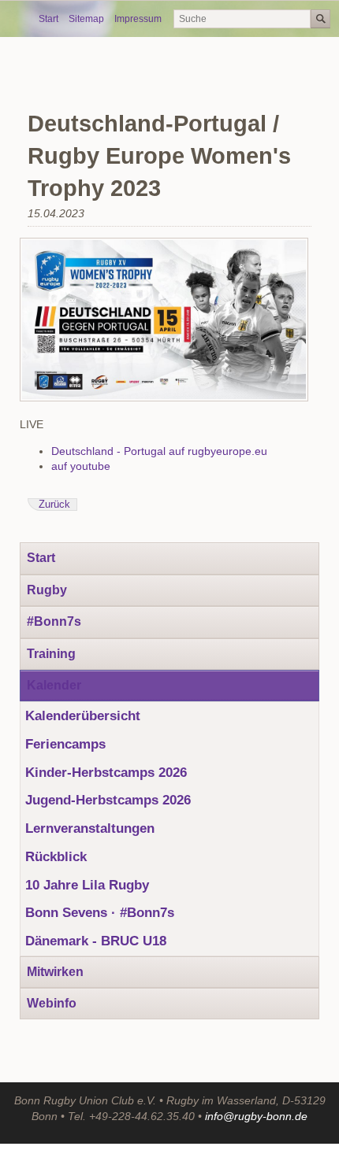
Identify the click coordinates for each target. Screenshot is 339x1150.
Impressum (138, 18)
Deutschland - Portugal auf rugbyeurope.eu (159, 451)
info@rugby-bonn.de (256, 1116)
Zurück (54, 504)
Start (48, 18)
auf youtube (80, 466)
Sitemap (86, 18)
